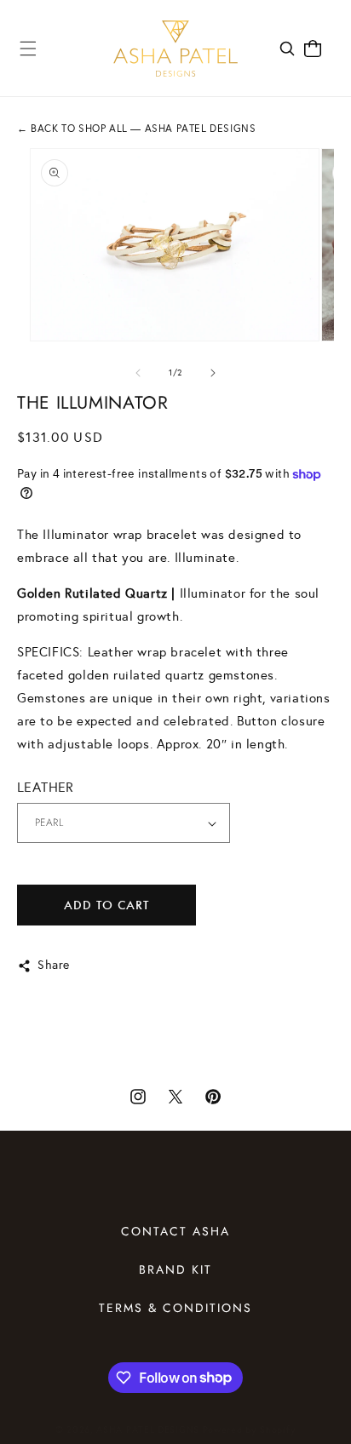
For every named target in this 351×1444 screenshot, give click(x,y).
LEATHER (45, 787)
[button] (28, 48)
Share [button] (53, 965)
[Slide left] (138, 373)
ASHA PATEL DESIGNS (147, 1429)
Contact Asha (175, 1231)
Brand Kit (175, 1269)
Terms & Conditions (175, 1307)
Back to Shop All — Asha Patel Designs (136, 129)
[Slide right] (213, 373)
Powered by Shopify (249, 1429)
